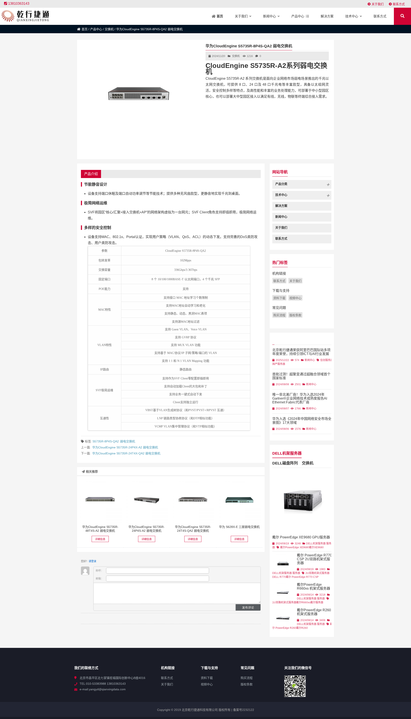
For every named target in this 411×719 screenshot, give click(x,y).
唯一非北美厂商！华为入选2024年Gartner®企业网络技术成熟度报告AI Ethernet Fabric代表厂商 (299, 398)
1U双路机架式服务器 (284, 602)
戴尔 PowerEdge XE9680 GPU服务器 (301, 537)
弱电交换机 (127, 441)
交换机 (109, 29)
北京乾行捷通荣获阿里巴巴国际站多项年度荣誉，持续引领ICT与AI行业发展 (301, 352)
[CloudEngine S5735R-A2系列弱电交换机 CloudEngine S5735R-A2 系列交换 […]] (100, 501)
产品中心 (96, 29)
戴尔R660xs (303, 602)
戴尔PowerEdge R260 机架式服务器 (314, 612)
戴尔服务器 (316, 602)
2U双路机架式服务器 (317, 573)
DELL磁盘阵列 (285, 463)
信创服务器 (326, 360)
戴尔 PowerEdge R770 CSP (302, 576)
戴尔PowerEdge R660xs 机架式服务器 (313, 586)
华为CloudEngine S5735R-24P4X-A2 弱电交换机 (125, 447)
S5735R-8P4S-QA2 (105, 441)
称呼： (100, 570)
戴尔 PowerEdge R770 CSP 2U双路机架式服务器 (314, 559)
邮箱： (100, 578)
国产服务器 (278, 363)
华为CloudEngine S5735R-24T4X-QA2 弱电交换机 (126, 453)
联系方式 (399, 4)
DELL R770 (279, 576)
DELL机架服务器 (287, 453)
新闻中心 (310, 360)
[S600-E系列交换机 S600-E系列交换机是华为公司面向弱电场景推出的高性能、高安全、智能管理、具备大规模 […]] (239, 501)
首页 (85, 29)
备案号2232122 (243, 710)
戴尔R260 (302, 627)
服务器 (296, 573)
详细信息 (100, 539)
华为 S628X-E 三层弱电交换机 (239, 527)
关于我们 (378, 4)
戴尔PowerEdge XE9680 (294, 547)
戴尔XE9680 (316, 547)
